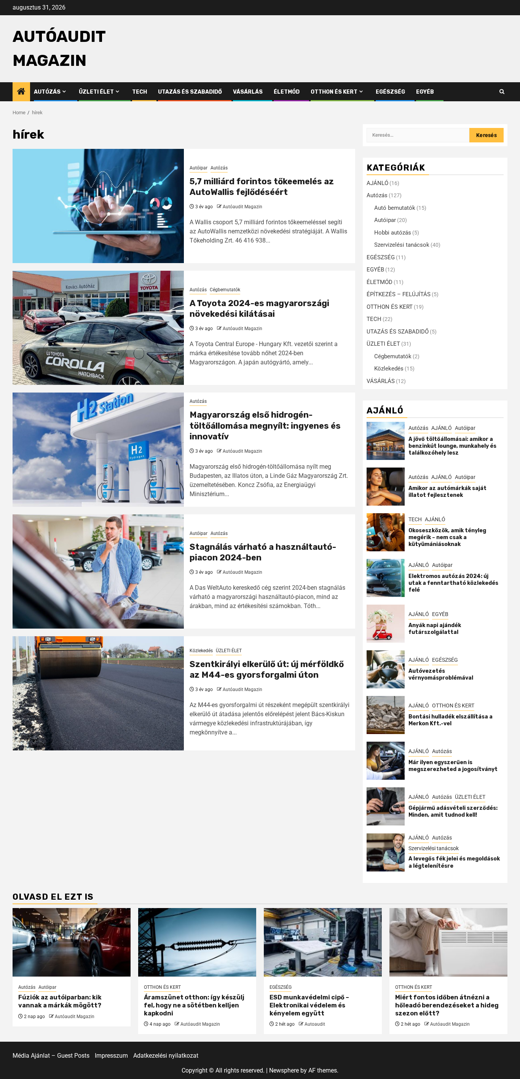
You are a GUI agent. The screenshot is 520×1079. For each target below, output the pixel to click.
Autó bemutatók (394, 207)
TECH (139, 92)
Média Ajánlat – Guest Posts (51, 1055)
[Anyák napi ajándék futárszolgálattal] (386, 624)
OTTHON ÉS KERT (334, 92)
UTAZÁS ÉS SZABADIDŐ (190, 92)
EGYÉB (425, 92)
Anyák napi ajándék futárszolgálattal (434, 628)
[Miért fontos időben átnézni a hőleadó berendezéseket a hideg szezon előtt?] (448, 942)
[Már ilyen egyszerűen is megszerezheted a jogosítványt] (386, 761)
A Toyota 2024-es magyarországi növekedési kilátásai (259, 308)
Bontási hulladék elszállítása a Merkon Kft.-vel (450, 720)
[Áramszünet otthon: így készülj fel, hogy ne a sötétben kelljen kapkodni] (197, 942)
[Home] (21, 92)
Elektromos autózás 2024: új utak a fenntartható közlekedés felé (453, 583)
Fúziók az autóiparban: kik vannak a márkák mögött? (60, 1001)
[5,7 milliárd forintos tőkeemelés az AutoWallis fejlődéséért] (98, 206)
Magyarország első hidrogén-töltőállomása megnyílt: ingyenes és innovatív (265, 426)
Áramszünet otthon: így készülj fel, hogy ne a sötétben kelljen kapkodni (194, 1005)
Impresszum (111, 1055)
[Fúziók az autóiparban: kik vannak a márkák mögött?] (72, 942)
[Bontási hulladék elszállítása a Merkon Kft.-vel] (386, 715)
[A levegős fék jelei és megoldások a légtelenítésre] (386, 852)
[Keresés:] (418, 135)
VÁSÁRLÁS (248, 92)
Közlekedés (201, 650)
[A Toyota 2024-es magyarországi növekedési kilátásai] (98, 328)
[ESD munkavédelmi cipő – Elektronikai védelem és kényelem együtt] (323, 942)
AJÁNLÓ (377, 183)
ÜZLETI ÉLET (96, 92)
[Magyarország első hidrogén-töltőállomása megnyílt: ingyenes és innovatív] (98, 450)
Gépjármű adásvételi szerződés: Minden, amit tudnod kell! (453, 811)
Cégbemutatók (225, 289)
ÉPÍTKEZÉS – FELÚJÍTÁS (399, 294)
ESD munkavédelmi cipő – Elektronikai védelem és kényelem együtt (309, 1005)
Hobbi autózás (392, 232)
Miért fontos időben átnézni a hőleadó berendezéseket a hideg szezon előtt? (447, 1005)
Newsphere (284, 1070)
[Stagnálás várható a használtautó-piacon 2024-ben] (98, 571)
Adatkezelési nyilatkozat (165, 1055)
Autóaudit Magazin (242, 206)
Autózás (47, 92)
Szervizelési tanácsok (401, 244)
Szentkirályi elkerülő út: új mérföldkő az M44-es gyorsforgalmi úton (267, 669)
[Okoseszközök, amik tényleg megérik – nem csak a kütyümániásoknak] (386, 532)
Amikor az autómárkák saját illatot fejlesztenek (447, 491)
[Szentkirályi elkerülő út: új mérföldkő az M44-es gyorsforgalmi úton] (98, 693)
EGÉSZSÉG (390, 92)
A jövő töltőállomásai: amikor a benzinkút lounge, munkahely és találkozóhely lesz (452, 446)
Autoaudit (315, 1024)
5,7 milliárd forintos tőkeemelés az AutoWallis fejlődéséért (262, 187)
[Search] (502, 92)
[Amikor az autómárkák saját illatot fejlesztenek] (386, 487)
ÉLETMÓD (287, 92)
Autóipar (198, 168)
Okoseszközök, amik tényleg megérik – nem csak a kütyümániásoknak (447, 537)
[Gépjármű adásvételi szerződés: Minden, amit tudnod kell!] (386, 806)
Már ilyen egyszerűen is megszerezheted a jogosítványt (453, 766)
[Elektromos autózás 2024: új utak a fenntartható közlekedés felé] (386, 578)
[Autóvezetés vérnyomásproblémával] (386, 669)
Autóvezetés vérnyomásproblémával (440, 674)
